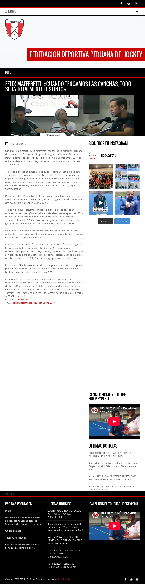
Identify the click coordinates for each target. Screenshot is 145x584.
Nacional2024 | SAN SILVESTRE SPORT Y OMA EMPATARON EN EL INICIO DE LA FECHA (112, 478)
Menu (8, 72)
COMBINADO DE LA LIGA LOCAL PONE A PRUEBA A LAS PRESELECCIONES (110, 454)
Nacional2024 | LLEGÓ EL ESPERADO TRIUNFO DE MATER (63, 565)
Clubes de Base (13, 530)
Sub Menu (10, 12)
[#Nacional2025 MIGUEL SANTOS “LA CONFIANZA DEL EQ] (127, 203)
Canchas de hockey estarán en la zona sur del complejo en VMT (22, 546)
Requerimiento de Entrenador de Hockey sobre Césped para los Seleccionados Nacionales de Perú (113, 466)
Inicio (8, 510)
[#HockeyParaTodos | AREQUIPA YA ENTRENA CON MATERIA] (101, 176)
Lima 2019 (49, 302)
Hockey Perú (36, 302)
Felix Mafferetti (20, 302)
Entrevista (23, 299)
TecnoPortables (65, 579)
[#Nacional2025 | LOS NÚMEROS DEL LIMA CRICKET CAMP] (127, 176)
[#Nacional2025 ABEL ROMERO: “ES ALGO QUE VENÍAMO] (101, 203)
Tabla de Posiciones (15, 537)
